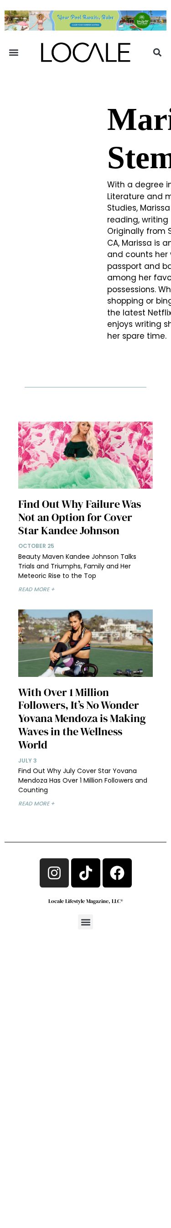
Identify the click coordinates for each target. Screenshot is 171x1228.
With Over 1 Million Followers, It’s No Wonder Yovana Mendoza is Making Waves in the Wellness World (82, 718)
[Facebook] (117, 872)
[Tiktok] (85, 872)
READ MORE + (36, 589)
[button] (13, 52)
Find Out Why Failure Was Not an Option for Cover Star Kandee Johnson (79, 517)
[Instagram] (54, 872)
